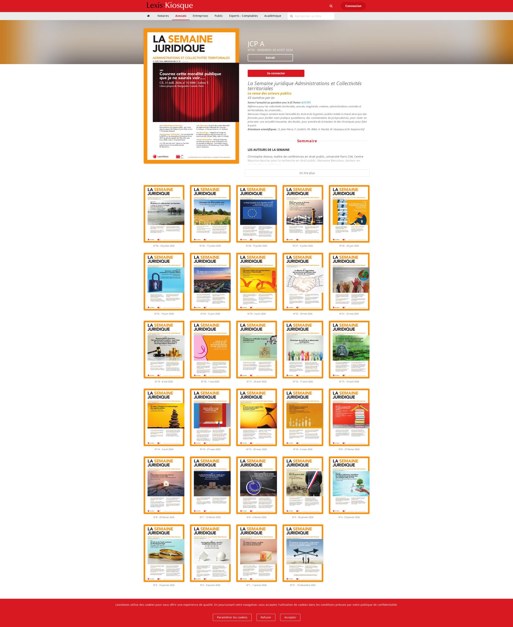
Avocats (180, 16)
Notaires (163, 16)
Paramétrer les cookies (232, 617)
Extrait (270, 57)
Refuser (266, 617)
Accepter (290, 617)
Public (219, 16)
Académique (272, 16)
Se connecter (276, 73)
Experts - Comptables (243, 16)
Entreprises (200, 16)
